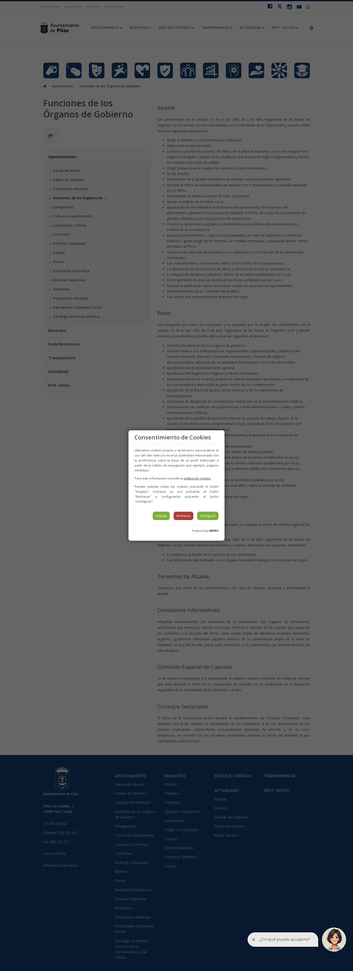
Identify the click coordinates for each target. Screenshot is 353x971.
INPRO (214, 531)
